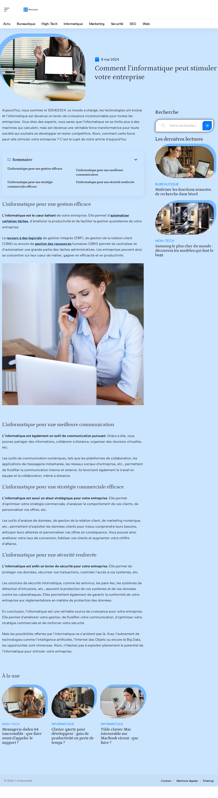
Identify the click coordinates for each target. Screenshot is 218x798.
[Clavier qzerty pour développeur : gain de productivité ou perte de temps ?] (73, 702)
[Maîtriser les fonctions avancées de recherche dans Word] (184, 162)
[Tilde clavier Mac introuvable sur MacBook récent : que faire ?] (122, 702)
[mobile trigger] (7, 9)
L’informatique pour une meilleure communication (99, 172)
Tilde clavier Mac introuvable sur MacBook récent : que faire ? (119, 736)
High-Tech (11, 724)
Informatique (63, 724)
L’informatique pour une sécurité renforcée (105, 182)
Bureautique (167, 184)
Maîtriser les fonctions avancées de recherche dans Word (183, 191)
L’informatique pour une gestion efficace (34, 168)
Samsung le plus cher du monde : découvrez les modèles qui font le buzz (184, 250)
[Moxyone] (30, 9)
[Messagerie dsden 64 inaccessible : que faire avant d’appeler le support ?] (23, 702)
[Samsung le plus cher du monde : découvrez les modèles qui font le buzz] (184, 218)
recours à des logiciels (24, 238)
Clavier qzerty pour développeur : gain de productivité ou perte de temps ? (73, 736)
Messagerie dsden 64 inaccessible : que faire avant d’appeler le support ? (22, 736)
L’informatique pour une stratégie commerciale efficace (30, 184)
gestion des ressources (53, 244)
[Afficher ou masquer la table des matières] (85, 159)
